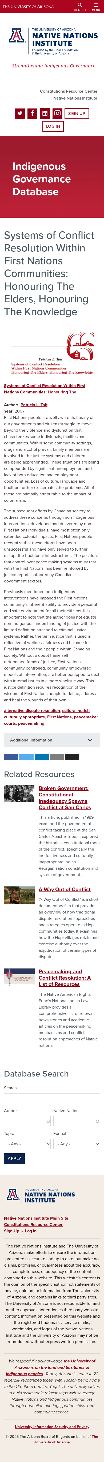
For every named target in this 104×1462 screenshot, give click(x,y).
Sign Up (76, 113)
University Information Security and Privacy (52, 1427)
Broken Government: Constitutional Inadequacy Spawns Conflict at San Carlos (65, 798)
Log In (53, 126)
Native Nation (66, 1110)
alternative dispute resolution (32, 710)
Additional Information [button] (31, 740)
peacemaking (31, 723)
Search (10, 1088)
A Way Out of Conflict (65, 889)
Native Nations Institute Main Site (36, 1218)
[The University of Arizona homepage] (32, 6)
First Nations (59, 717)
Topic (9, 1133)
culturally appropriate (24, 717)
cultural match (76, 710)
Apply (14, 1158)
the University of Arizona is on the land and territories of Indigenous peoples (50, 1367)
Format (59, 1133)
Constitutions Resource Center (68, 91)
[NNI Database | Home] (52, 48)
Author (10, 1110)
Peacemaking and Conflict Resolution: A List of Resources (65, 978)
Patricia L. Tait (34, 405)
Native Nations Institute (75, 98)
